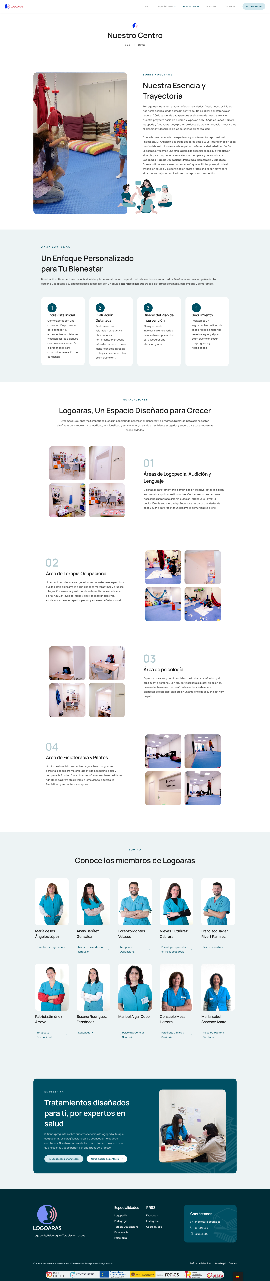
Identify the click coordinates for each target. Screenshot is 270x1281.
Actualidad (211, 6)
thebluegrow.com (103, 1263)
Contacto (230, 6)
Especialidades (165, 6)
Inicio (147, 6)
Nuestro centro (191, 6)
